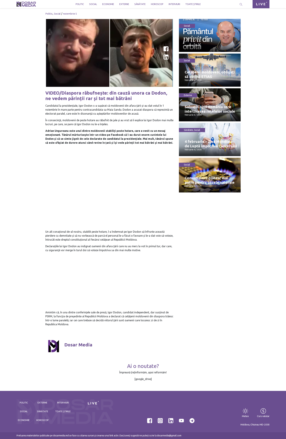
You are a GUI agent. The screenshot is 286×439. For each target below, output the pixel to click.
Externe (124, 4)
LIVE (261, 4)
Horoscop (157, 4)
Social (93, 4)
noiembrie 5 (70, 13)
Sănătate (140, 4)
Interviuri (174, 4)
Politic (80, 4)
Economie (108, 4)
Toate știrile (193, 4)
